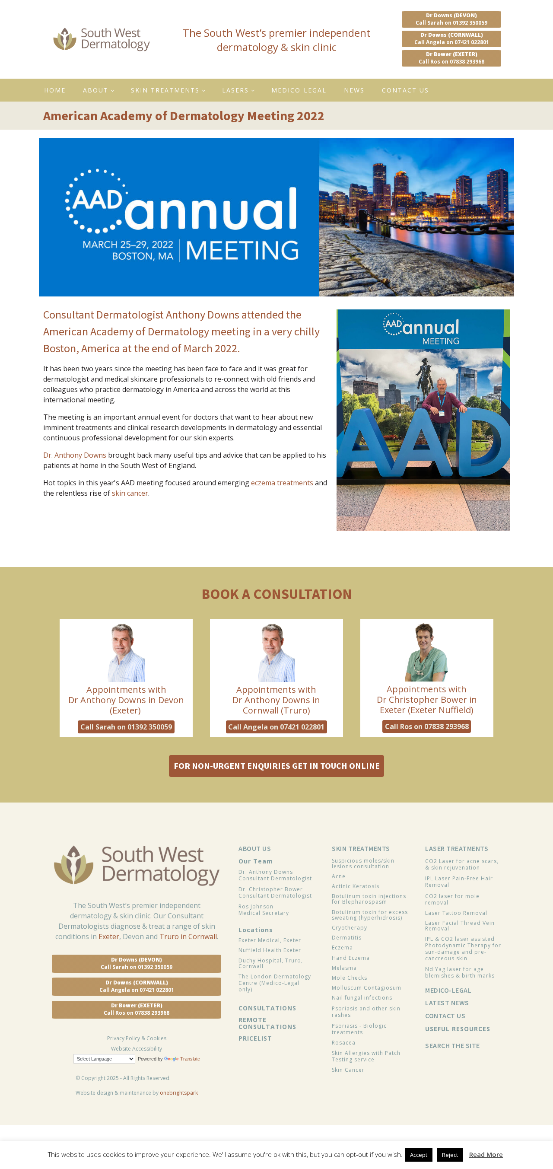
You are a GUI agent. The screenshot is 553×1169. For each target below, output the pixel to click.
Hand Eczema (351, 958)
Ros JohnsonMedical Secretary (263, 909)
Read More (486, 1154)
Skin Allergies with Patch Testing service (366, 1056)
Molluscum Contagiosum (366, 988)
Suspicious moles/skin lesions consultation (363, 863)
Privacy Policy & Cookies (136, 1038)
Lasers (235, 90)
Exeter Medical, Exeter (269, 940)
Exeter (109, 936)
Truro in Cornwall (188, 936)
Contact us (405, 90)
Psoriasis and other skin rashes (366, 1011)
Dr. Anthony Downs (74, 455)
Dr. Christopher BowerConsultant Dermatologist (275, 892)
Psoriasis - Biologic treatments (359, 1028)
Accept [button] (418, 1155)
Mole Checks (349, 978)
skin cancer (130, 493)
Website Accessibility (136, 1048)
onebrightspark (179, 1092)
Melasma (344, 968)
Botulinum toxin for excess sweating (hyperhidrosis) (370, 915)
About (95, 90)
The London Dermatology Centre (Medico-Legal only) (274, 983)
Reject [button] (450, 1155)
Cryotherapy (349, 927)
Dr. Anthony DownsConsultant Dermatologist (275, 875)
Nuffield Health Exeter (269, 950)
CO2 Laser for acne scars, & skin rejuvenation (462, 864)
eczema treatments (282, 482)
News (354, 90)
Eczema (342, 947)
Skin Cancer (348, 1070)
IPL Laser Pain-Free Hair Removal (459, 881)
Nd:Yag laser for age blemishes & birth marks (460, 972)
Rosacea (344, 1042)
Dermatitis (347, 937)
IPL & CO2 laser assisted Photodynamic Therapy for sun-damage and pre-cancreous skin (463, 949)
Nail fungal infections (362, 997)
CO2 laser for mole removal (452, 899)
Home (55, 90)
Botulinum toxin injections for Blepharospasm (369, 899)
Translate (190, 1058)
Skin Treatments (165, 90)
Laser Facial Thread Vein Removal (460, 925)
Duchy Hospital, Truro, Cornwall (270, 963)
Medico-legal (299, 90)
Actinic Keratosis (355, 886)
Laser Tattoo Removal (456, 913)
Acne (339, 876)
